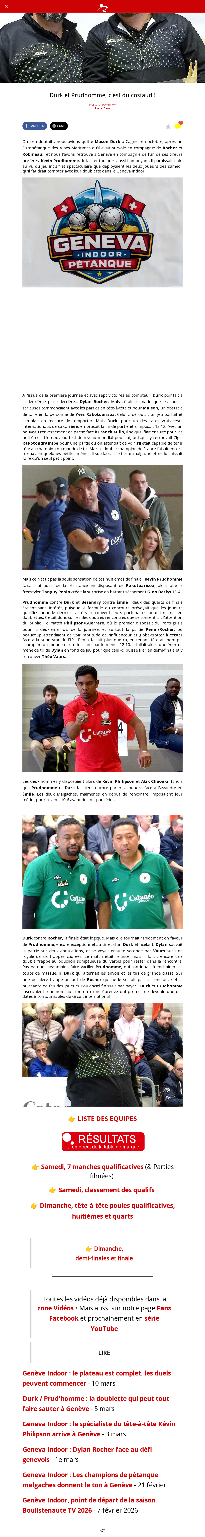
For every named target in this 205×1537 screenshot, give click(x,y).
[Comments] (178, 126)
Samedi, (92, 1166)
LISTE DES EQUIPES (107, 1118)
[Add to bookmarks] (168, 126)
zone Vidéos (55, 1308)
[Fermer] (6, 6)
